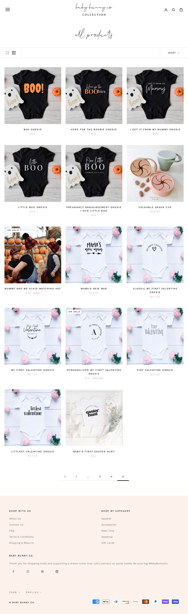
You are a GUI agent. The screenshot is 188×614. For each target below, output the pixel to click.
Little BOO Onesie (33, 207)
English (32, 592)
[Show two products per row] (7, 52)
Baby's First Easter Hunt (94, 451)
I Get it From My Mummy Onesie (155, 129)
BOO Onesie (33, 129)
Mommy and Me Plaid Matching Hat (33, 288)
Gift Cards (107, 542)
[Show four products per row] (13, 52)
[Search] (173, 9)
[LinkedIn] (57, 571)
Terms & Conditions (21, 536)
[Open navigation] (8, 9)
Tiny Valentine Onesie (155, 370)
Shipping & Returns (21, 542)
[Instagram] (28, 571)
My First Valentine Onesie (33, 370)
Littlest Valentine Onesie (33, 451)
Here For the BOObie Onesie (94, 129)
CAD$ (13, 592)
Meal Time (107, 530)
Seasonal (107, 536)
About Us (15, 518)
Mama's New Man (94, 288)
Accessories (108, 524)
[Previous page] (65, 477)
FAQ (11, 530)
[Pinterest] (42, 571)
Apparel (106, 518)
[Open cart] (181, 9)
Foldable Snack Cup (155, 207)
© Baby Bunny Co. (22, 602)
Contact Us (16, 524)
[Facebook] (13, 571)
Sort (172, 53)
